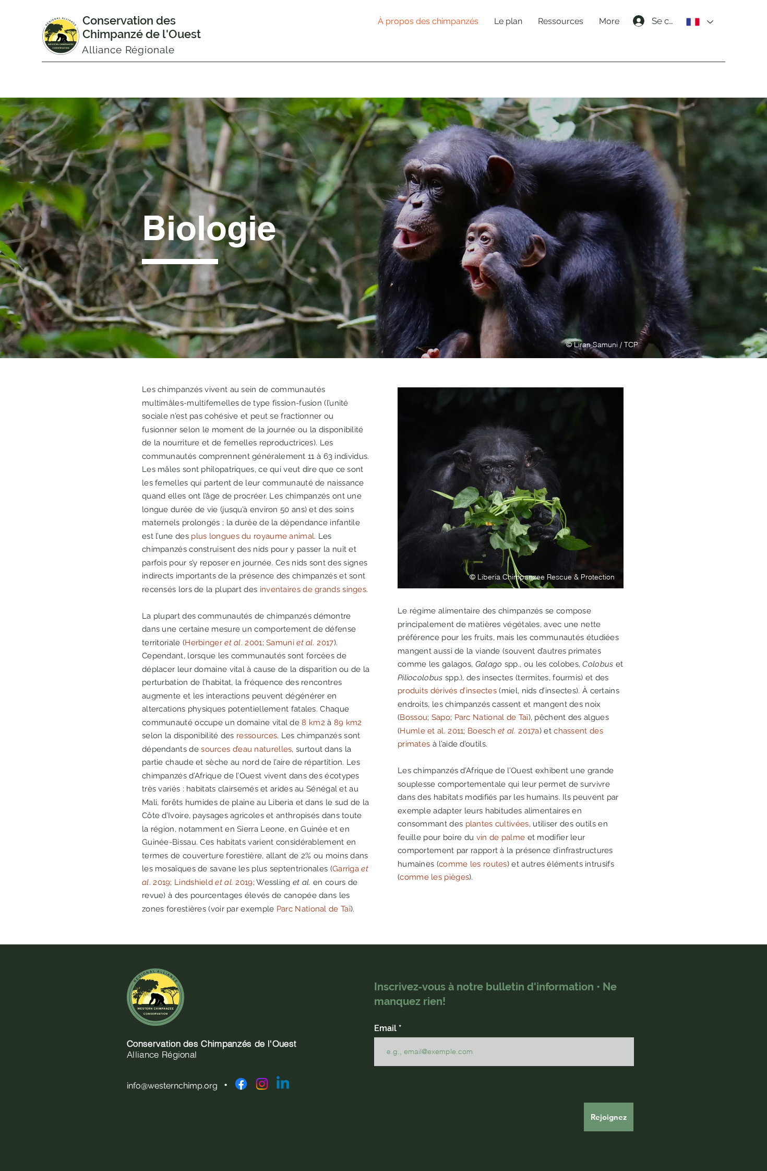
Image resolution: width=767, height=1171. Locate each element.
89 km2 (348, 722)
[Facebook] (241, 1084)
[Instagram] (262, 1084)
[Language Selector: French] (700, 21)
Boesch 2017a (504, 731)
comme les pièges (434, 877)
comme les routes (473, 864)
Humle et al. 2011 (431, 731)
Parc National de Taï (314, 909)
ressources (256, 735)
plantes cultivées (497, 824)
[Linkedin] (283, 1084)
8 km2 (313, 722)
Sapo (441, 717)
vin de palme (500, 837)
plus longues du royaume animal (252, 536)
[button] (508, 21)
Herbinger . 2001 (223, 642)
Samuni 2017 (299, 642)
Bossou (413, 717)
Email (386, 1028)
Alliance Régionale (128, 49)
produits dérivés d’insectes (447, 690)
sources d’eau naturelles (246, 749)
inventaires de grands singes (313, 589)
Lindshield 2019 (213, 882)
